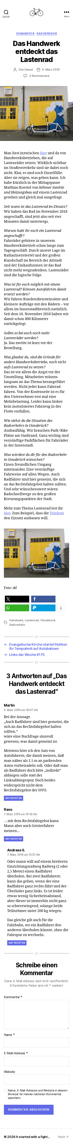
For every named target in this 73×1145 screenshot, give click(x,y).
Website (9, 1072)
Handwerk (16, 620)
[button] (17, 599)
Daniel (29, 69)
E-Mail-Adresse (16, 1053)
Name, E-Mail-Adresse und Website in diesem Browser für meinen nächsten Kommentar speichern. (38, 1094)
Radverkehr (47, 33)
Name (9, 1035)
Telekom (57, 513)
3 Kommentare (39, 76)
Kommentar (13, 997)
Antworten (13, 798)
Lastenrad (32, 620)
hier (43, 153)
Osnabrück (25, 33)
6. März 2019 (51, 69)
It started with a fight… (33, 1137)
